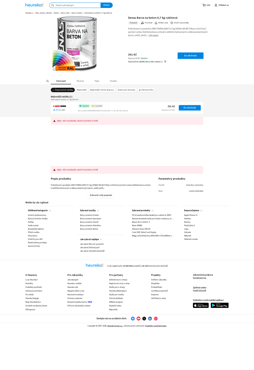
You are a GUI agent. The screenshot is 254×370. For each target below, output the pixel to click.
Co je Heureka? (31, 279)
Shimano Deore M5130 (141, 229)
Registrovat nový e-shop (119, 283)
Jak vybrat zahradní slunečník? (92, 251)
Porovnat (149, 23)
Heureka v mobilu (74, 283)
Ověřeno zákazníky (159, 279)
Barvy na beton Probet (89, 215)
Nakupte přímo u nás (75, 291)
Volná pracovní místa (33, 291)
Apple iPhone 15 (190, 215)
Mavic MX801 (137, 225)
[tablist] (107, 81)
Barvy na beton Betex (89, 229)
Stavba (56, 13)
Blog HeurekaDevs (33, 302)
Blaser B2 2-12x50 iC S (141, 222)
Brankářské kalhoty (36, 229)
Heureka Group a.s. (115, 326)
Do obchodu (190, 107)
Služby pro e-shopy (117, 287)
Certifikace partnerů (159, 291)
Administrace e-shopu (118, 279)
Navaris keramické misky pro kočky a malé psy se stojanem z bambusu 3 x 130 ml (153, 218)
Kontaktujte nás (199, 278)
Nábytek (187, 236)
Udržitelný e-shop (158, 298)
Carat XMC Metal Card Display (144, 232)
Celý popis (153, 35)
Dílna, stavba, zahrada (43, 13)
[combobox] (75, 5)
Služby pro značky (116, 294)
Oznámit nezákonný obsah (36, 305)
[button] (61, 81)
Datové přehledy (116, 298)
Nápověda (113, 309)
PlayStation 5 (189, 225)
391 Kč (171, 106)
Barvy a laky (65, 13)
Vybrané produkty (141, 210)
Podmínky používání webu (155, 326)
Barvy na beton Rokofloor (90, 225)
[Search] (48, 81)
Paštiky (31, 222)
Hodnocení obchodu (126, 90)
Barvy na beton (77, 13)
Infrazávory (32, 236)
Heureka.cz (29, 13)
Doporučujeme (191, 210)
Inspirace (155, 294)
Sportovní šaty (34, 246)
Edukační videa (115, 305)
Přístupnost (30, 309)
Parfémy (187, 218)
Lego (186, 229)
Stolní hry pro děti (35, 239)
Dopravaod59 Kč (168, 110)
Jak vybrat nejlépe (89, 239)
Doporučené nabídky (64, 90)
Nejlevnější (81, 90)
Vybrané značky (88, 210)
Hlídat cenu (163, 23)
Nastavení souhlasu (75, 294)
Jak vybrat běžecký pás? (90, 247)
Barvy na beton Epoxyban (90, 218)
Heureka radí (72, 287)
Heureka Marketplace (118, 291)
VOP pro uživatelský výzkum (78, 305)
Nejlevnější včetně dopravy (102, 90)
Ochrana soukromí (74, 298)
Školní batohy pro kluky (37, 242)
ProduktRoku (156, 287)
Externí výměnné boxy (37, 215)
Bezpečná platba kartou (77, 302)
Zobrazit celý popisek (101, 195)
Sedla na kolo (33, 225)
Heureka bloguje (32, 298)
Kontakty (29, 283)
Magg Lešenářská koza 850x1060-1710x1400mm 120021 (153, 236)
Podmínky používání (33, 287)
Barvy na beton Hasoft (89, 222)
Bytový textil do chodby (38, 218)
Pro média (29, 294)
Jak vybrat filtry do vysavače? (92, 244)
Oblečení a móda (191, 239)
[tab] (61, 81)
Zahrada (187, 232)
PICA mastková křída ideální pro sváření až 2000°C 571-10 (153, 215)
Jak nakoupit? (73, 279)
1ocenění (98, 106)
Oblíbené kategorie (38, 210)
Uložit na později (181, 23)
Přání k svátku (33, 232)
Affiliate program (116, 302)
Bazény (187, 222)
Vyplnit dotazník (199, 290)
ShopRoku (155, 283)
